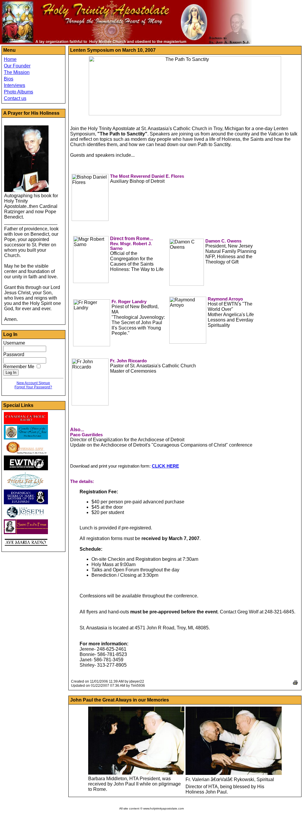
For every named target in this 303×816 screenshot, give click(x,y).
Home (10, 59)
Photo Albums (18, 91)
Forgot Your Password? (33, 387)
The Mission (17, 72)
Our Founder (17, 65)
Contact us (15, 98)
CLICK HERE (165, 466)
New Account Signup (33, 383)
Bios (8, 78)
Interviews (14, 85)
